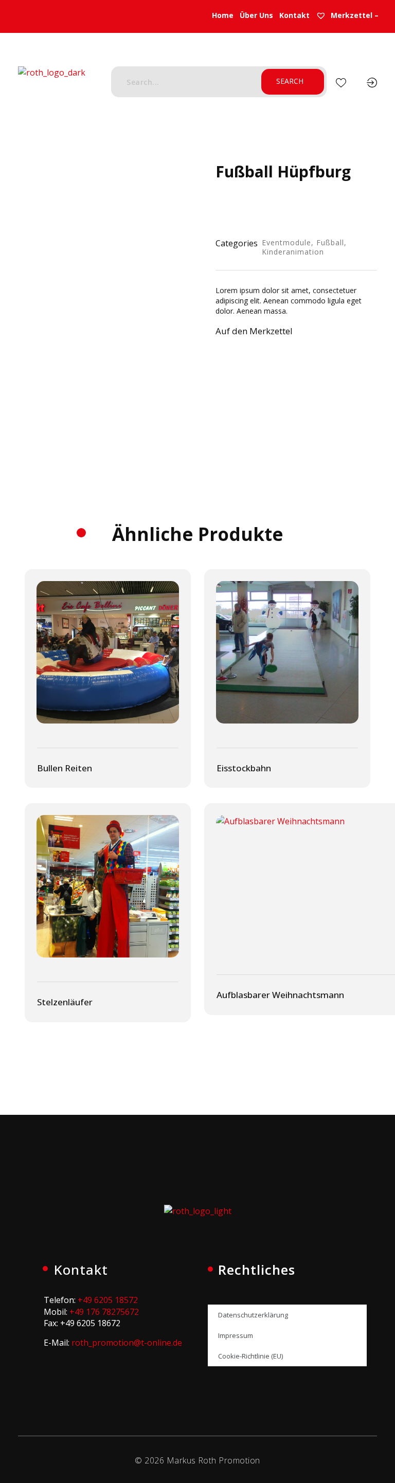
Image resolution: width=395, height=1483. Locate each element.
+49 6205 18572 (108, 1300)
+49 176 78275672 (104, 1311)
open (161, 179)
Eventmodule (286, 242)
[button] (265, 334)
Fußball (330, 242)
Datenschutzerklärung (253, 1314)
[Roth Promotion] (51, 83)
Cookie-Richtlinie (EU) (250, 1356)
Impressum (235, 1335)
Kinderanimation (293, 252)
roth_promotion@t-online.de (126, 1342)
